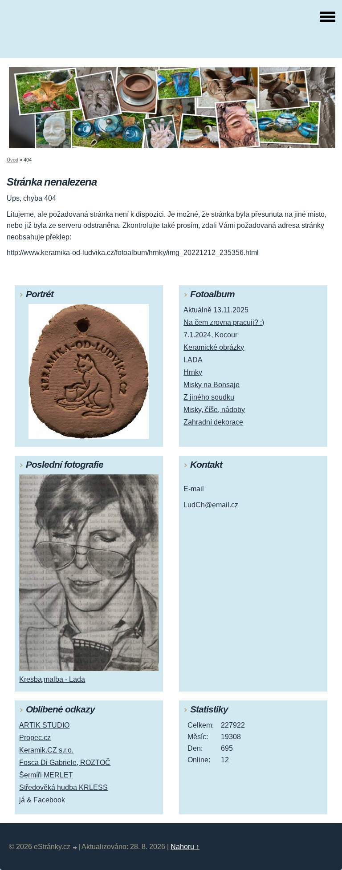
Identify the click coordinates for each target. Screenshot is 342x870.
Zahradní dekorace (213, 422)
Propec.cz (35, 737)
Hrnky (192, 372)
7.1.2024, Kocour (210, 335)
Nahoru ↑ (185, 846)
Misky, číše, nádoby (214, 409)
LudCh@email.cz (210, 505)
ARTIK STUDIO (44, 725)
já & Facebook (42, 800)
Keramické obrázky (213, 347)
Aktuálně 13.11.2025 (215, 310)
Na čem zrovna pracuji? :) (223, 322)
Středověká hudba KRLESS (63, 787)
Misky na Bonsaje (211, 384)
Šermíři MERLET (46, 775)
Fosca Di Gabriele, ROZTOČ (64, 762)
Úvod (12, 159)
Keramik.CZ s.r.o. (46, 750)
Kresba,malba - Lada (52, 679)
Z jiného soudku (208, 397)
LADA (193, 360)
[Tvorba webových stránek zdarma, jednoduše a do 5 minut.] (75, 848)
